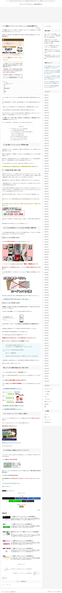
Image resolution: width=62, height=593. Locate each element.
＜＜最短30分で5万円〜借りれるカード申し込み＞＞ (16, 299)
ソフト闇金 (4, 490)
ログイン (46, 414)
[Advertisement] (31, 15)
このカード (19, 241)
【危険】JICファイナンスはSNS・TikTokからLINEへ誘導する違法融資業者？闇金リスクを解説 (51, 41)
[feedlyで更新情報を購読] (20, 507)
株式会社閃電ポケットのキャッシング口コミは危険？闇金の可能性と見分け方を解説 (52, 57)
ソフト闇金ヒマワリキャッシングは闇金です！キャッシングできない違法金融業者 (52, 72)
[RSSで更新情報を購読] (22, 507)
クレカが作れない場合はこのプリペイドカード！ (19, 139)
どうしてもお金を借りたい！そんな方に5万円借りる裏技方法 (22, 131)
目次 (20, 126)
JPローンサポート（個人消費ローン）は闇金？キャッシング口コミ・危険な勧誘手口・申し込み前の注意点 (52, 36)
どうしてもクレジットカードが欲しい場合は (19, 138)
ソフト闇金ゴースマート (11, 490)
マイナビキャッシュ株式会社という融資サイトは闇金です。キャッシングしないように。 (52, 77)
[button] (28, 501)
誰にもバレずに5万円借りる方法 (17, 133)
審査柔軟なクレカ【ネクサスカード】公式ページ (11, 442)
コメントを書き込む (21, 581)
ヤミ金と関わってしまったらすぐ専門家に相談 (19, 128)
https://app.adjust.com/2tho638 (18, 349)
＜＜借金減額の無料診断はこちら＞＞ (12, 388)
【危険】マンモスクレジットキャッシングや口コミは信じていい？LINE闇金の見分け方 (52, 51)
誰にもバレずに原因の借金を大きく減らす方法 (19, 136)
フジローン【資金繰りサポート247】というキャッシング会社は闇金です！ (52, 46)
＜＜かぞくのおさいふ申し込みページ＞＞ (11, 483)
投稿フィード (47, 417)
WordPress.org (47, 422)
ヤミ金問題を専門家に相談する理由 (18, 130)
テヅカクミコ (53, 67)
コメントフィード (47, 419)
